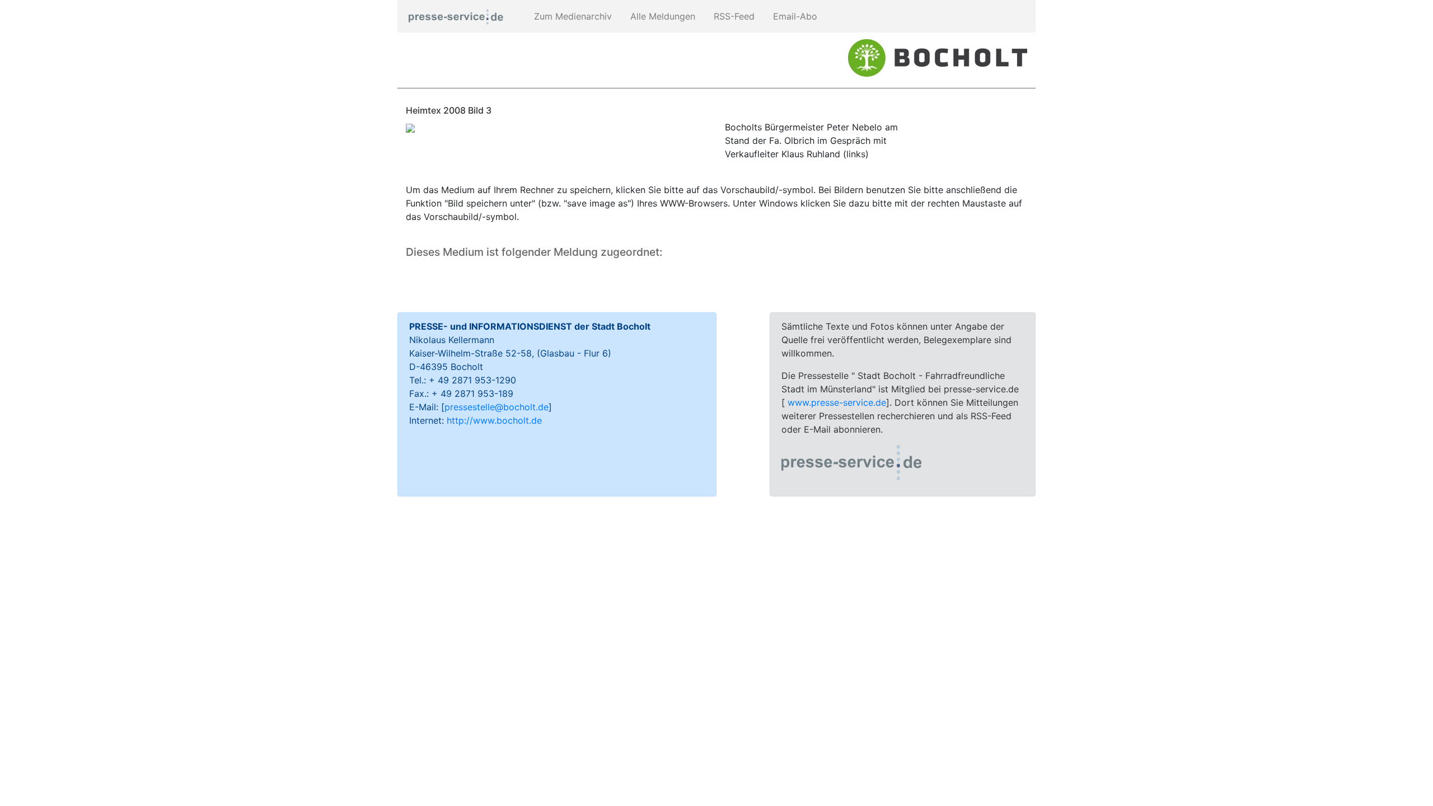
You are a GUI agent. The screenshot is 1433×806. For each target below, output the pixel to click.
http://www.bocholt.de (494, 420)
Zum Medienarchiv (571, 16)
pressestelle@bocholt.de (496, 407)
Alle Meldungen (661, 16)
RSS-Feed (733, 16)
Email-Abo (793, 16)
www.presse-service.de (837, 402)
